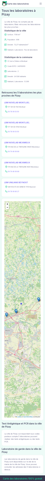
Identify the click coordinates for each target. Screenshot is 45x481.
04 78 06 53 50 (13, 112)
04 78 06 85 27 (13, 191)
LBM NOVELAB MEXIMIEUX (17, 142)
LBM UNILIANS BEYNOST (16, 182)
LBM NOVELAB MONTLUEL (17, 102)
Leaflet (19, 417)
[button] (16, 311)
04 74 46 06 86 (13, 151)
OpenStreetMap (28, 417)
